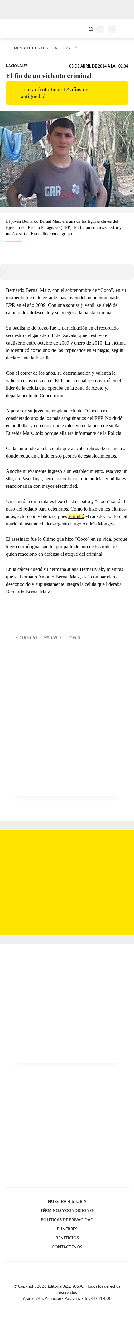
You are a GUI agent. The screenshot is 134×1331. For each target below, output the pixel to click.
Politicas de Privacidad (67, 1220)
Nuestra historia (67, 1202)
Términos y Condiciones (67, 1211)
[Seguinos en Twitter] (64, 1305)
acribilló (76, 516)
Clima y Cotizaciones (80, 28)
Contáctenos (67, 1247)
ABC (16, 28)
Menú (125, 29)
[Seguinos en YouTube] (71, 1305)
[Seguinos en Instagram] (77, 1305)
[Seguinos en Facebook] (57, 1305)
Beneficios (67, 1238)
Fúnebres (67, 1229)
